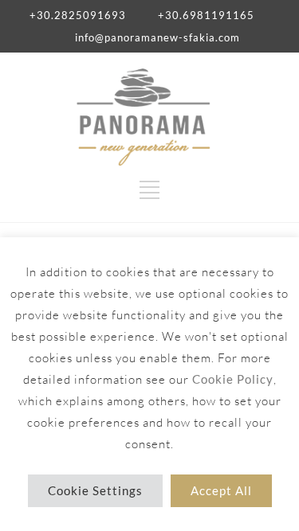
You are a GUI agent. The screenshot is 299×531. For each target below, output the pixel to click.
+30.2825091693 (78, 15)
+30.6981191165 (206, 15)
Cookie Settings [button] (95, 490)
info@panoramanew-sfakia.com (157, 37)
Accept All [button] (221, 490)
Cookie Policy (232, 379)
